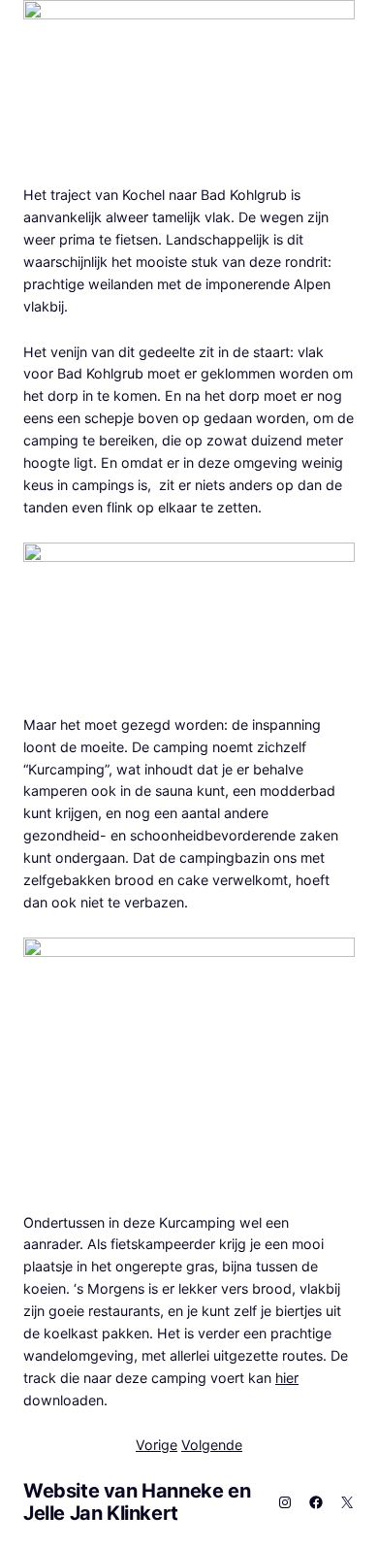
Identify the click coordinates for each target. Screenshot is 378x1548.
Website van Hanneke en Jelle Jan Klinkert (136, 1502)
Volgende (211, 1444)
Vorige (156, 1444)
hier (287, 1377)
